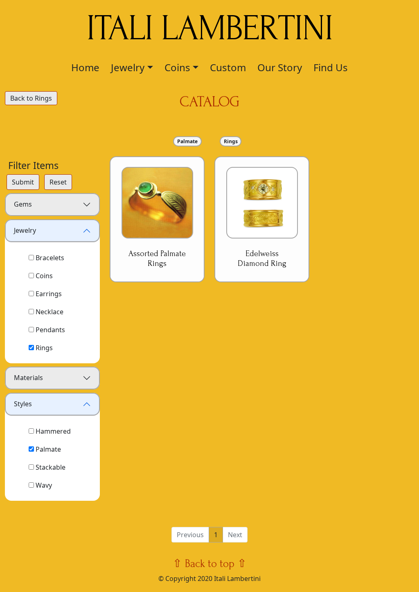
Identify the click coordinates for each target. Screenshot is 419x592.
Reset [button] (58, 182)
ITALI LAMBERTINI (209, 28)
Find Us (330, 67)
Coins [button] (177, 67)
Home (85, 67)
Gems (23, 204)
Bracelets (49, 257)
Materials (28, 377)
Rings (43, 347)
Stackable (49, 467)
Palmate (47, 449)
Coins (43, 275)
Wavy (43, 485)
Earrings (48, 293)
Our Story (279, 67)
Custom (228, 67)
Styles (23, 403)
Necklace (48, 311)
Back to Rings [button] (31, 98)
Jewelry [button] (127, 67)
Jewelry (25, 230)
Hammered (52, 431)
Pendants (49, 329)
